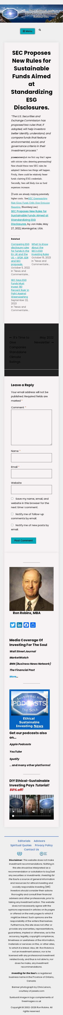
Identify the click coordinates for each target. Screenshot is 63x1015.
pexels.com (38, 991)
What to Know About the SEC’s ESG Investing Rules (40, 249)
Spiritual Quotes (21, 845)
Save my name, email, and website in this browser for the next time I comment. (30, 503)
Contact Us (31, 849)
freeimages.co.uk (31, 1001)
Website (16, 483)
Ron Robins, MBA (26, 613)
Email (15, 467)
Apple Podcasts (20, 744)
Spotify (14, 759)
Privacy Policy (44, 845)
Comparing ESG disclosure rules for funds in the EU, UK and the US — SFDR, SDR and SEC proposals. (20, 254)
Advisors (39, 841)
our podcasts (27, 733)
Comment (18, 407)
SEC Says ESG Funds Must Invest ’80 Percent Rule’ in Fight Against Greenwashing (20, 288)
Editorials (24, 841)
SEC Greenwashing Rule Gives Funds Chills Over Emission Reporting (30, 202)
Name (15, 451)
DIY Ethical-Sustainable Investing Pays (29, 785)
